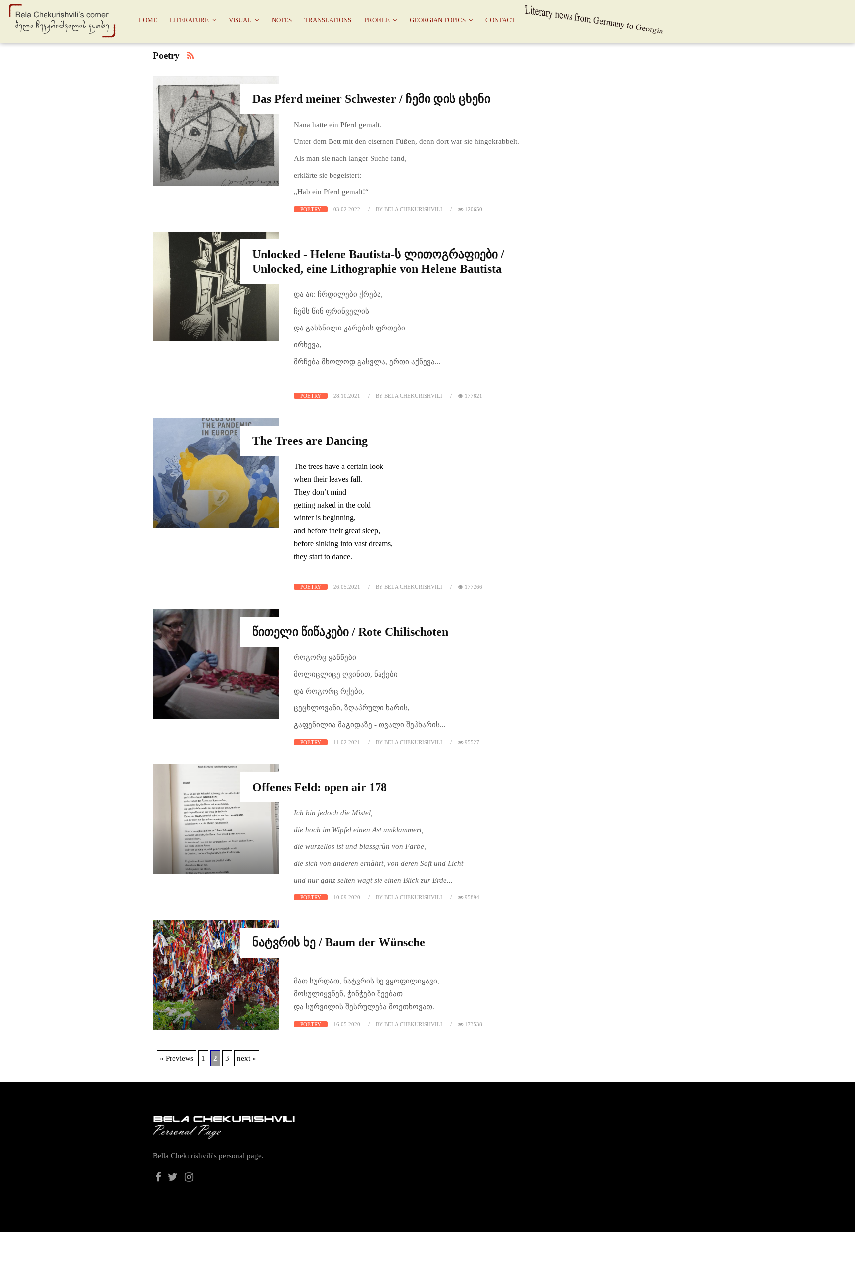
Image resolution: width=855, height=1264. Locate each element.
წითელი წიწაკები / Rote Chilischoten (350, 631)
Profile (377, 20)
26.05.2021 (346, 587)
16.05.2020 (346, 1024)
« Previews (176, 1058)
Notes (282, 20)
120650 (472, 209)
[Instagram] (189, 1178)
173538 (472, 1024)
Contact (500, 20)
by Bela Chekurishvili (409, 209)
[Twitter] (173, 1178)
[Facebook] (158, 1178)
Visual (240, 20)
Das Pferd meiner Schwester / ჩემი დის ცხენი (371, 99)
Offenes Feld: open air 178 (319, 787)
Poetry (310, 209)
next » (246, 1058)
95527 (471, 742)
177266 (472, 587)
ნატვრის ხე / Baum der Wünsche (338, 942)
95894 (471, 897)
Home (148, 20)
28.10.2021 (346, 396)
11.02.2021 (346, 742)
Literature (189, 20)
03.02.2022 (346, 209)
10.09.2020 (346, 897)
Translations (327, 20)
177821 (472, 396)
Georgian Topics (438, 20)
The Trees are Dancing (310, 440)
